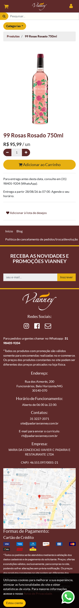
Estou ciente (14, 603)
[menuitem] (9, 231)
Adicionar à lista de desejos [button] (28, 213)
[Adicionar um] (26, 152)
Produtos (13, 36)
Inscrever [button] (66, 277)
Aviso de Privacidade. (38, 593)
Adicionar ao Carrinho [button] (41, 164)
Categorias (13, 26)
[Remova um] (7, 152)
